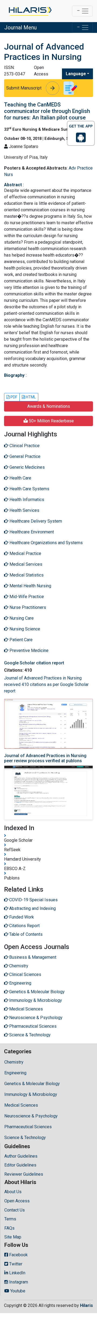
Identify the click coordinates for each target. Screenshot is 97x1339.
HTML (30, 397)
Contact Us (14, 1210)
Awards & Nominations (48, 406)
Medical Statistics (26, 575)
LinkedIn (16, 1272)
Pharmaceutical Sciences (28, 1126)
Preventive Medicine (28, 650)
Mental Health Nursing (29, 585)
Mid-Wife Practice (26, 596)
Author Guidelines (20, 1156)
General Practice (24, 456)
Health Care (19, 478)
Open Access (17, 1200)
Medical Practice (24, 553)
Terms (10, 1218)
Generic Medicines (26, 467)
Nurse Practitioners (27, 607)
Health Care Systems (28, 488)
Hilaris (86, 1305)
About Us (13, 1191)
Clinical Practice (24, 445)
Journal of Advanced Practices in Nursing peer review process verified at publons (45, 758)
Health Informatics (26, 499)
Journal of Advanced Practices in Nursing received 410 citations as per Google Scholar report (46, 684)
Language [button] (76, 73)
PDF (13, 397)
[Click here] (29, 11)
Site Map (12, 1237)
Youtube (17, 1290)
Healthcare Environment (31, 531)
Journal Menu (20, 27)
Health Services (23, 510)
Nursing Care (21, 618)
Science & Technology (25, 1137)
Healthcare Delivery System (35, 521)
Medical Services (25, 564)
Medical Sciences (21, 1105)
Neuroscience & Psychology (31, 1116)
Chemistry (13, 1062)
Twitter (15, 1263)
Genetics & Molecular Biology (32, 1083)
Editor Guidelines (20, 1165)
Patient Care (20, 639)
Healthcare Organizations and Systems (45, 542)
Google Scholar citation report (34, 662)
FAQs (9, 1228)
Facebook (18, 1254)
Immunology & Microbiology (30, 1094)
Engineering (15, 1072)
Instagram (18, 1282)
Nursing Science (24, 628)
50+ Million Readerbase (51, 420)
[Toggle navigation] (82, 11)
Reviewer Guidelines (23, 1174)
